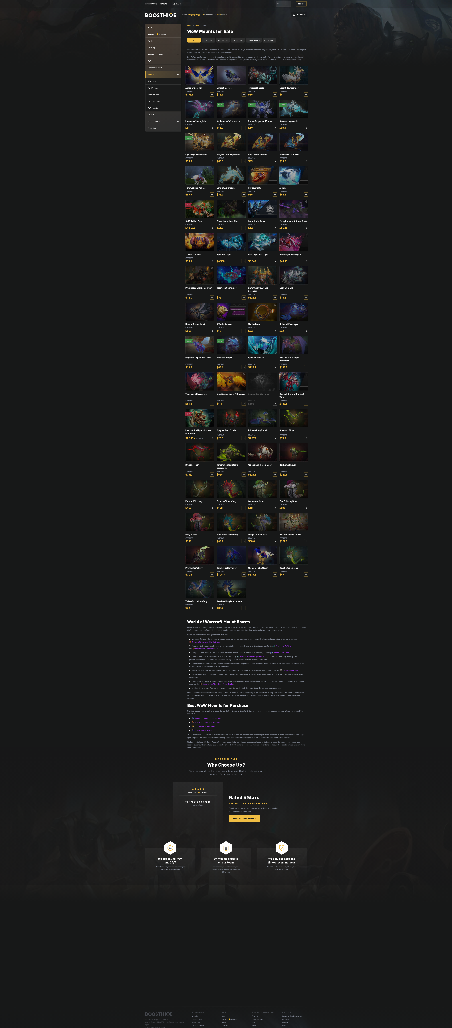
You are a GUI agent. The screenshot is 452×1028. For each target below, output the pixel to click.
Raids (224, 1022)
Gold (223, 1016)
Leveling (225, 1025)
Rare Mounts (237, 40)
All (194, 40)
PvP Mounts (269, 40)
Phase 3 (255, 1016)
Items (284, 1025)
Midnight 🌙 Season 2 (229, 1019)
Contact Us (196, 1022)
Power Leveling (257, 1019)
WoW (197, 25)
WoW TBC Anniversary (263, 1012)
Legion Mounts (254, 40)
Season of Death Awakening (292, 1016)
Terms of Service (198, 1025)
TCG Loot (208, 40)
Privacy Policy (197, 1019)
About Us (195, 1016)
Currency (285, 1019)
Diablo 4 (286, 1012)
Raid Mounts (223, 40)
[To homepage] (165, 1014)
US (278, 4)
